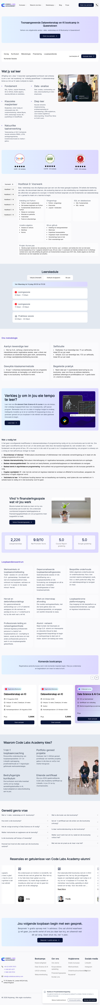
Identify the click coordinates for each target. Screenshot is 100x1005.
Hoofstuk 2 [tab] (7, 194)
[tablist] (9, 199)
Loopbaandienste (50, 54)
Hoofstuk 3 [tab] (7, 199)
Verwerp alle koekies (75, 1000)
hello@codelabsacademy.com (13, 976)
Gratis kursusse (73, 963)
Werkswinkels (73, 967)
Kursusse (22, 5)
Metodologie (26, 54)
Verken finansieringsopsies (21, 522)
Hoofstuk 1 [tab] (7, 189)
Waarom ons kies (35, 5)
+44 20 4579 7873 (10, 966)
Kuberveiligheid (40, 963)
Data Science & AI (41, 967)
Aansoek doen (87, 56)
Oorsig (6, 54)
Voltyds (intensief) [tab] (35, 277)
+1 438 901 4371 (9, 969)
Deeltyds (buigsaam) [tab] (53, 277)
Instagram (88, 967)
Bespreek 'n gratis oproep (49, 940)
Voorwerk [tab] (8, 184)
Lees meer (11, 423)
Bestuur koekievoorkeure (59, 1000)
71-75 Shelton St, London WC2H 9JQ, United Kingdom (16, 981)
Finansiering (37, 54)
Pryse (67, 5)
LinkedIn (88, 963)
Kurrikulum (15, 54)
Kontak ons (56, 977)
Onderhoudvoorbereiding (77, 971)
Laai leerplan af (74, 56)
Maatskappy (50, 5)
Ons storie (55, 963)
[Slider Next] (96, 678)
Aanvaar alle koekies (90, 1000)
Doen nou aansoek (86, 5)
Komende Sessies (10, 59)
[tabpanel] (58, 219)
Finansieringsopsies (59, 973)
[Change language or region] (96, 5)
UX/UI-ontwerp (40, 971)
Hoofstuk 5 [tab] (7, 209)
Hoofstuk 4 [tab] (7, 204)
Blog (60, 5)
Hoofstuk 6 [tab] (7, 215)
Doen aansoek (19, 722)
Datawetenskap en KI (15, 694)
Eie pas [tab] (68, 277)
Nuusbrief (71, 975)
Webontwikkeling (41, 975)
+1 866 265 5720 (9, 972)
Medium (88, 971)
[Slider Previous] (92, 678)
